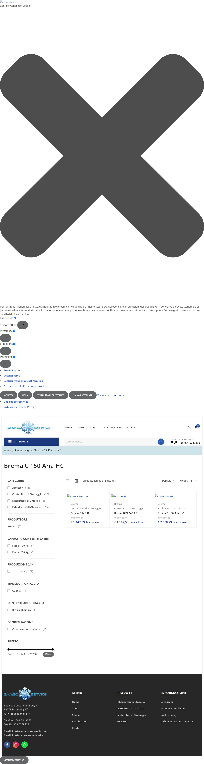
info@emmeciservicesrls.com (29, 731)
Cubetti (16, 590)
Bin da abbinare (22, 609)
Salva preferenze (82, 395)
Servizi (76, 714)
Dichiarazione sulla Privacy (20, 406)
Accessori (21, 487)
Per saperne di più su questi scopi (24, 386)
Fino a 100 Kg (20, 545)
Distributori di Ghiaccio (28, 500)
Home (7, 450)
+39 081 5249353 (189, 442)
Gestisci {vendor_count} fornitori (23, 380)
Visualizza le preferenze (50, 395)
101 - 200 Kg (19, 571)
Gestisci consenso (14, 760)
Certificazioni (80, 721)
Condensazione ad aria (26, 629)
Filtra (48, 654)
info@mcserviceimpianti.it (27, 735)
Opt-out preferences (16, 401)
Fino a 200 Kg (20, 552)
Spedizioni (167, 701)
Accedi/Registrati (189, 427)
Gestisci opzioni (13, 370)
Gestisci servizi (12, 375)
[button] (102, 156)
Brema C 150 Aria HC (171, 513)
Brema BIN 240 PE (125, 513)
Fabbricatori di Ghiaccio (30, 507)
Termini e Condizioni (173, 708)
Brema (11, 526)
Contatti (77, 728)
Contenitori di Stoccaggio (30, 494)
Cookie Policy (169, 714)
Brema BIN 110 (80, 513)
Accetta (8, 395)
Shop (75, 708)
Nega (25, 395)
